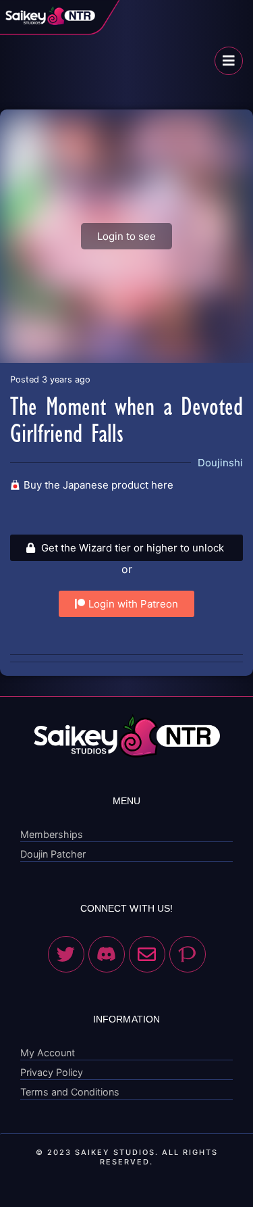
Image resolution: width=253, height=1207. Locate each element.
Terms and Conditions (69, 1092)
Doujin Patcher (53, 854)
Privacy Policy (51, 1072)
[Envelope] (147, 954)
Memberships (51, 834)
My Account (47, 1052)
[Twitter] (66, 954)
